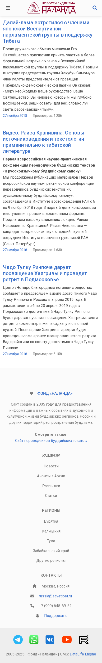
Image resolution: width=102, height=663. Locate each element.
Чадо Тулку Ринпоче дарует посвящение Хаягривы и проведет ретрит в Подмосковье (45, 273)
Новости (51, 466)
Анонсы (44, 476)
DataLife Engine (83, 654)
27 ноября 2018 (15, 115)
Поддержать (55, 615)
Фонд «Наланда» (55, 393)
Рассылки (51, 486)
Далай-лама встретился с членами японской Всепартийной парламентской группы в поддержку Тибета (48, 32)
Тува (51, 541)
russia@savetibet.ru (55, 596)
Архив (59, 476)
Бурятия (51, 521)
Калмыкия (51, 531)
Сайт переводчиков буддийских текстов (51, 440)
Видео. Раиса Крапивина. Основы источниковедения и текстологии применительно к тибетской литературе (43, 142)
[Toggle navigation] (8, 8)
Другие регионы (51, 560)
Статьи (51, 495)
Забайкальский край (51, 551)
